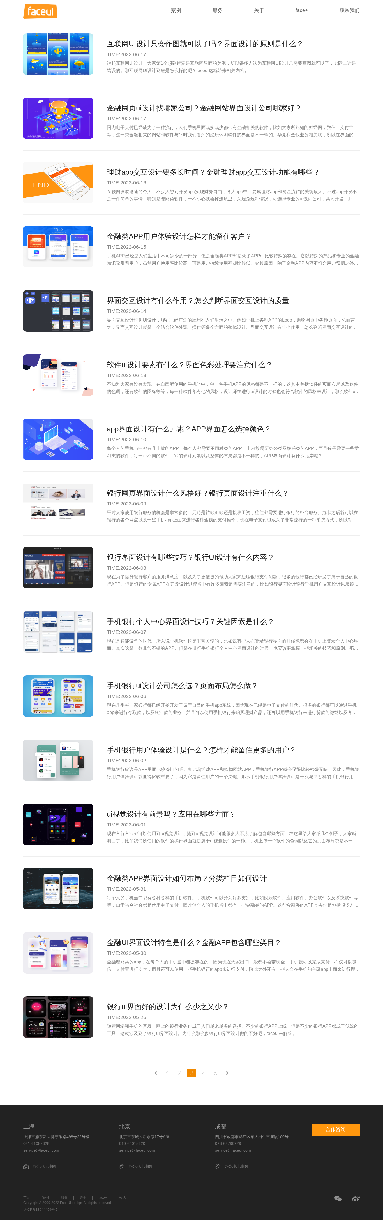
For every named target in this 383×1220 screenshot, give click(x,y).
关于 (259, 10)
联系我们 (350, 10)
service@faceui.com (41, 1150)
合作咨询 (336, 1129)
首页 (26, 1198)
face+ (302, 10)
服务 (218, 10)
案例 (176, 10)
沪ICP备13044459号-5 (40, 1210)
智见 (122, 1198)
